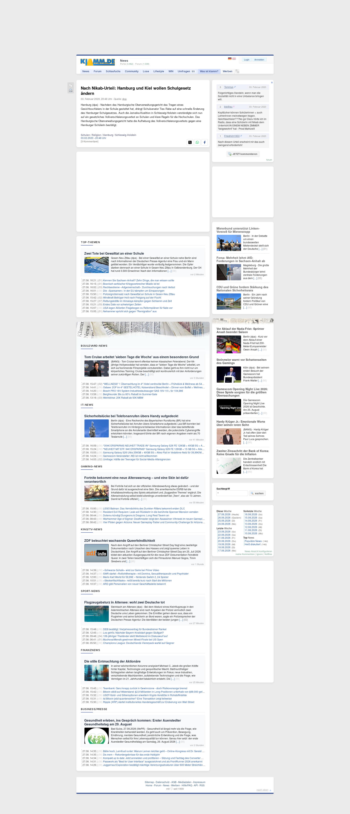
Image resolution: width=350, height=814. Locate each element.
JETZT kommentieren (245, 154)
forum (269, 159)
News (85, 71)
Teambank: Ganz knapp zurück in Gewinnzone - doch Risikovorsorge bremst (145, 688)
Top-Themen (90, 242)
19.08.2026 (224, 544)
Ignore (259, 554)
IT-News (87, 404)
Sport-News (90, 591)
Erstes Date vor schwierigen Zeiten (122, 304)
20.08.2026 (224, 541)
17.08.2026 (224, 550)
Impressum (199, 782)
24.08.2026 (224, 523)
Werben (227, 71)
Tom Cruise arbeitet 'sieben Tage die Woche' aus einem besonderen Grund (141, 357)
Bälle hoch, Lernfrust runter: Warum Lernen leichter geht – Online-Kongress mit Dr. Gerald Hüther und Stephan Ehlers (167, 751)
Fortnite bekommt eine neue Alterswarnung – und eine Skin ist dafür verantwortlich (136, 479)
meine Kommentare (245, 554)
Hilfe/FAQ (187, 785)
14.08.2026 (251, 520)
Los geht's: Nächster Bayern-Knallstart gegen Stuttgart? (133, 632)
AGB (173, 782)
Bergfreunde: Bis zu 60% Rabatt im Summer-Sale (130, 394)
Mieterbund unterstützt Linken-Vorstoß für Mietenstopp (238, 230)
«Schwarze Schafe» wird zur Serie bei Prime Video (131, 570)
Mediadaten (184, 782)
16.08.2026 (251, 514)
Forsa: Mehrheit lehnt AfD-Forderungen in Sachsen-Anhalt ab (241, 259)
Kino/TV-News (91, 529)
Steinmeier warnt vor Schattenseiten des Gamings (242, 361)
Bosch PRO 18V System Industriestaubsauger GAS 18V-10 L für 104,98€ (143, 390)
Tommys (228, 87)
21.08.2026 (224, 537)
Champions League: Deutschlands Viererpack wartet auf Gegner (138, 643)
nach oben (262, 789)
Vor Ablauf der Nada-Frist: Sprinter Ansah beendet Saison (240, 330)
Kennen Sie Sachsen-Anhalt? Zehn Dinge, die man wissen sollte (138, 280)
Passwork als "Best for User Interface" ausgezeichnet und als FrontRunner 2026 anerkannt (152, 761)
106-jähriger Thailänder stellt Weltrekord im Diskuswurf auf (135, 636)
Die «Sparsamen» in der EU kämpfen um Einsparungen (133, 290)
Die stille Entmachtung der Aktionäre (112, 661)
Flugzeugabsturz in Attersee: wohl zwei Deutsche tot (124, 602)
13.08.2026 (251, 523)
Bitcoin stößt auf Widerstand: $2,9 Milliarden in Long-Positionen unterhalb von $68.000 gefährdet (156, 691)
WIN (171, 71)
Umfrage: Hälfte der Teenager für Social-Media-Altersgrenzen (137, 459)
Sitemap (149, 782)
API (196, 785)
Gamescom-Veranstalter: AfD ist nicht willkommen (130, 455)
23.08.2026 (224, 531)
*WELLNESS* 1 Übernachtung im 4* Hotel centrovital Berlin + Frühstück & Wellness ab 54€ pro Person (159, 383)
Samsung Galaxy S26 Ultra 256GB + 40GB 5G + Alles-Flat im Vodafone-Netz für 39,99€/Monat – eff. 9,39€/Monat (165, 452)
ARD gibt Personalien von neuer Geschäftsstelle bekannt (134, 583)
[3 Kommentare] (89, 141)
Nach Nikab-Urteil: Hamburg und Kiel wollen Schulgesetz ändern (136, 90)
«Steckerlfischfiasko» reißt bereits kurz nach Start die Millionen (137, 580)
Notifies (268, 554)
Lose (146, 71)
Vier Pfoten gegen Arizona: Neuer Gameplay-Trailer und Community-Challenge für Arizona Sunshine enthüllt (162, 522)
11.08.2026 (251, 530)
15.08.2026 (251, 517)
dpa (124, 99)
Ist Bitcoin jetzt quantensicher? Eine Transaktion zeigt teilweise (137, 698)
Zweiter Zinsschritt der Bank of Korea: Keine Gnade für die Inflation (243, 452)
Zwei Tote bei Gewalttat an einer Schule (114, 253)
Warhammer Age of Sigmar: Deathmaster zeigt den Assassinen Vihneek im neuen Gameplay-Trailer (157, 518)
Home (149, 785)
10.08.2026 (251, 533)
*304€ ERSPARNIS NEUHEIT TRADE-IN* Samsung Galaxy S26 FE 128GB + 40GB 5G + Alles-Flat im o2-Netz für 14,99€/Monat (173, 445)
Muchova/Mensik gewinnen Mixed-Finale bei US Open (133, 639)
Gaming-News (91, 466)
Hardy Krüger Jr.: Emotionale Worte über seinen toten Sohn (241, 423)
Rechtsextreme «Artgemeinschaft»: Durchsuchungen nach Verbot (139, 287)
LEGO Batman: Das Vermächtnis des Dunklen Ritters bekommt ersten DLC (144, 508)
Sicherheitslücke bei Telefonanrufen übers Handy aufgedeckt (131, 416)
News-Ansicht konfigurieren (258, 551)
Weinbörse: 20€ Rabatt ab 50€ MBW (123, 397)
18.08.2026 (224, 547)
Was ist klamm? (209, 71)
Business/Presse (94, 709)
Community (132, 71)
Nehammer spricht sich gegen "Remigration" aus (130, 311)
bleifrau (228, 106)
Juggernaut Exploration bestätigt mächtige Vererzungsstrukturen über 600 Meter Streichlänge (154, 764)
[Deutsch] (230, 59)
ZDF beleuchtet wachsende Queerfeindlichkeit (119, 540)
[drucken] (70, 90)
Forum (97, 71)
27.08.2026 (224, 514)
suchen (259, 493)
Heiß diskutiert (252, 544)
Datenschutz (163, 782)
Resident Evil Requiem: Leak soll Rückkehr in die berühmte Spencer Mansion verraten (150, 511)
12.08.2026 (251, 527)
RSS (202, 785)
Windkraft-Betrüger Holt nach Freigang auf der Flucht (132, 297)
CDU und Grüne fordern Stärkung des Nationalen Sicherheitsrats (242, 288)
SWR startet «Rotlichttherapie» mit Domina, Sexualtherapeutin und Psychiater (146, 573)
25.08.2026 (224, 520)
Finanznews (90, 650)
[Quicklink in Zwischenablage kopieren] (70, 85)
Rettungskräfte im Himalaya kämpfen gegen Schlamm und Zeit (137, 301)
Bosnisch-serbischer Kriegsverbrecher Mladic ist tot (131, 283)
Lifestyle (159, 71)
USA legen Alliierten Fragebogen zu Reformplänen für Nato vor (138, 307)
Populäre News (253, 541)
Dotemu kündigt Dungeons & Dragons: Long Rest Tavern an (136, 515)
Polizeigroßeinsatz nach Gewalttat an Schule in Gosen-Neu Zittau (139, 294)
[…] (169, 270)
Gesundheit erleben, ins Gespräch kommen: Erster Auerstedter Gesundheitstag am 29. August (132, 722)
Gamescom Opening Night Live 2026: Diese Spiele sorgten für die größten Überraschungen (242, 392)
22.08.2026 (224, 534)
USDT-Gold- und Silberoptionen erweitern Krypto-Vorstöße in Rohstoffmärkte (145, 695)
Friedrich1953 (232, 136)
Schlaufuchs (113, 71)
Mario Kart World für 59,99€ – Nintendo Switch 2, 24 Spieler (136, 577)
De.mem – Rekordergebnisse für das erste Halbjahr (131, 754)
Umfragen (186, 71)
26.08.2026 (224, 517)
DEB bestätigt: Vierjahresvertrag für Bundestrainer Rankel (134, 629)
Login (246, 59)
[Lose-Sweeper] (237, 72)
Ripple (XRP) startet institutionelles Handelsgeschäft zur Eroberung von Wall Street (148, 702)
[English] (234, 59)
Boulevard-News (94, 345)
